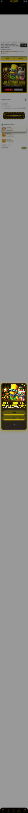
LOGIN (14, 412)
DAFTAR (14, 417)
